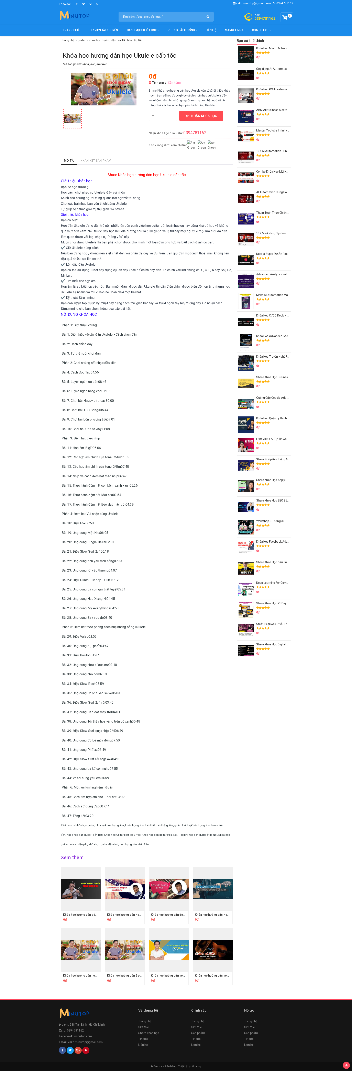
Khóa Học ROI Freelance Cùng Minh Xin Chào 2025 (288, 89)
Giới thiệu (144, 1027)
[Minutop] (74, 16)
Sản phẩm (198, 1033)
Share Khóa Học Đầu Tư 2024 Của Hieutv (282, 562)
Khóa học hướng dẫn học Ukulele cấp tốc (90, 975)
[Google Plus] (90, 4)
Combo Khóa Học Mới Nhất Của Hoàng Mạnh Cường (289, 171)
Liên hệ (211, 30)
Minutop (196, 1066)
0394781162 (284, 3)
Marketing (233, 30)
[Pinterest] (97, 4)
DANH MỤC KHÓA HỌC (142, 30)
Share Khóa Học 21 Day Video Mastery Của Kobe (287, 603)
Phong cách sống (182, 30)
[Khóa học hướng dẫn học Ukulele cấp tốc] (72, 118)
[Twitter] (84, 4)
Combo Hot (261, 30)
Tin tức (143, 1038)
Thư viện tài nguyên (103, 30)
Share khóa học (148, 1033)
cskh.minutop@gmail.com (253, 3)
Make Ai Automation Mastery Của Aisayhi (283, 295)
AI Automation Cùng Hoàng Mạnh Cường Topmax (288, 192)
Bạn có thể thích (250, 40)
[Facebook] (77, 4)
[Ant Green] (96, 1014)
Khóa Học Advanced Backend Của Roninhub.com (288, 336)
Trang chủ (71, 30)
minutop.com (83, 1036)
